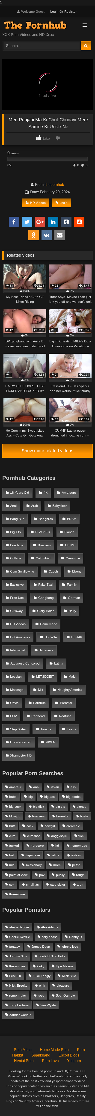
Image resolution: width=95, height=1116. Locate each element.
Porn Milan (23, 1050)
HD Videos (38, 203)
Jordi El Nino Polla (52, 956)
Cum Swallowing (22, 571)
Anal (13, 506)
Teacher (47, 729)
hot (11, 855)
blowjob (14, 816)
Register (70, 11)
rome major (17, 995)
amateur (15, 787)
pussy (60, 875)
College (15, 558)
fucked (14, 845)
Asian (55, 787)
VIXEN (50, 742)
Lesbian (16, 676)
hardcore (37, 845)
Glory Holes (45, 611)
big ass (49, 796)
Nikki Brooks (18, 985)
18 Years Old (19, 492)
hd (57, 845)
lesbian (76, 855)
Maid (72, 676)
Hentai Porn (24, 1061)
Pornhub (39, 703)
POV (13, 716)
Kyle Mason (64, 966)
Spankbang (40, 1055)
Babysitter (59, 506)
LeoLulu (15, 976)
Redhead (38, 716)
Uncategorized (20, 742)
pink (42, 985)
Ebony (76, 571)
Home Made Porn (54, 1050)
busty (84, 816)
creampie (73, 826)
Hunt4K (76, 637)
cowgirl (50, 826)
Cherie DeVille (19, 937)
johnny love (70, 946)
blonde (81, 806)
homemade (79, 845)
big (30, 796)
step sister (57, 884)
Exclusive (17, 584)
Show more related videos (47, 450)
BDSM (71, 519)
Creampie (73, 558)
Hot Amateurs (20, 637)
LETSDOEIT (45, 676)
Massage (17, 690)
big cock (15, 806)
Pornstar (66, 703)
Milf (40, 690)
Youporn (74, 1061)
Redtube (65, 716)
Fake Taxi (45, 584)
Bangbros (46, 519)
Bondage (16, 545)
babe (13, 796)
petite (76, 865)
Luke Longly (41, 976)
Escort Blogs (69, 1055)
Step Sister (18, 729)
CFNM (69, 545)
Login (54, 11)
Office (14, 703)
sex (11, 884)
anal (36, 787)
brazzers (38, 816)
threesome (17, 894)
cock (30, 826)
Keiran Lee (17, 966)
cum (12, 836)
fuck (81, 836)
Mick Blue (69, 976)
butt (12, 826)
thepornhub (54, 185)
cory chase (50, 937)
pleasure (62, 985)
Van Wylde (48, 1005)
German (74, 598)
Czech (53, 571)
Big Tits (15, 532)
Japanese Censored (25, 663)
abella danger (19, 927)
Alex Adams (49, 927)
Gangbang (46, 598)
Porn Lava (50, 1061)
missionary (34, 865)
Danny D (75, 937)
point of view (18, 875)
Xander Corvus (20, 1015)
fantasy (14, 946)
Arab (34, 506)
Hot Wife (51, 637)
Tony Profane (19, 1005)
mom (57, 865)
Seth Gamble (65, 995)
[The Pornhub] (39, 25)
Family (72, 584)
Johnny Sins (18, 956)
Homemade (48, 624)
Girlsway (16, 611)
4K (46, 492)
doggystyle (59, 836)
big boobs (73, 796)
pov (42, 875)
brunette (62, 816)
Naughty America (69, 690)
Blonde (69, 532)
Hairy (72, 611)
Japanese (46, 650)
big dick (38, 806)
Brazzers (44, 545)
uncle (63, 203)
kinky (40, 966)
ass (73, 787)
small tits (32, 884)
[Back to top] (81, 1103)
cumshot (33, 836)
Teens (71, 729)
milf (11, 865)
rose (41, 995)
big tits (60, 806)
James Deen (41, 946)
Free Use (17, 598)
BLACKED (42, 532)
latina (55, 855)
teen (80, 884)
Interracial (17, 650)
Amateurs (69, 492)
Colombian (43, 558)
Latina (58, 663)
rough (80, 875)
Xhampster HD (21, 755)
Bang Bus (17, 519)
